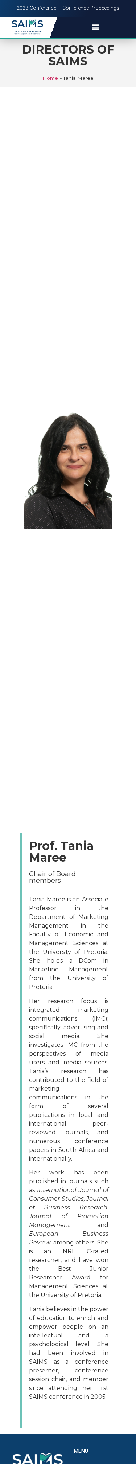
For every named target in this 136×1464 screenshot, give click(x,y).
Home (50, 78)
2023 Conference (36, 8)
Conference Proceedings (90, 8)
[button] (95, 26)
